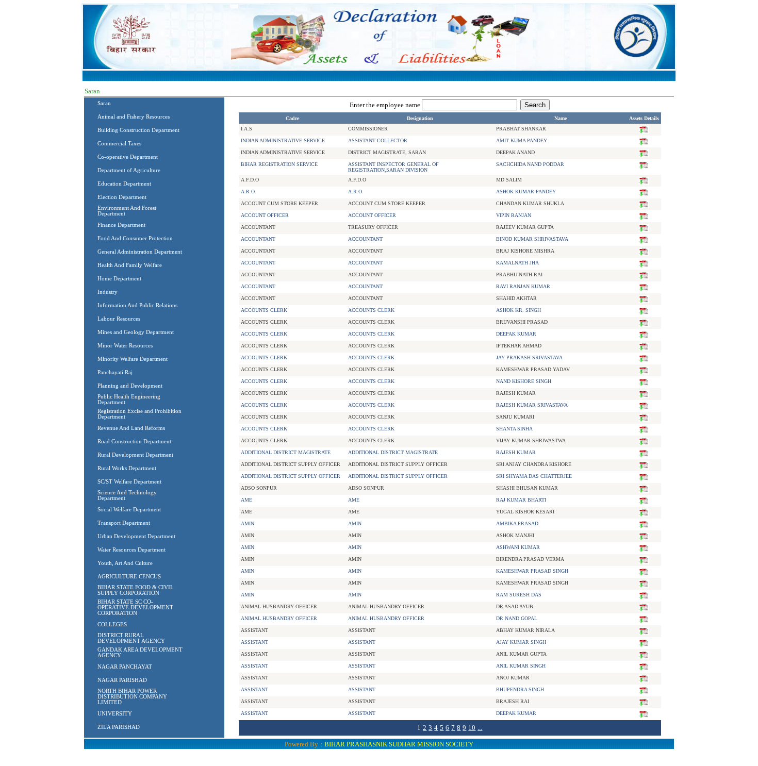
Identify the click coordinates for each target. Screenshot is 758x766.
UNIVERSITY (114, 714)
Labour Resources (118, 319)
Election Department (121, 197)
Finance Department (121, 225)
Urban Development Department (136, 536)
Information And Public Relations (137, 305)
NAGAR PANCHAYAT (124, 667)
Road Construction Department (134, 441)
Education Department (124, 184)
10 (471, 727)
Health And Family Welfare (129, 265)
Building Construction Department (138, 130)
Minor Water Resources (125, 345)
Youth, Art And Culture (125, 563)
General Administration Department (139, 252)
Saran (104, 103)
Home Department (119, 278)
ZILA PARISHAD (118, 727)
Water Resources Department (131, 550)
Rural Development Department (135, 455)
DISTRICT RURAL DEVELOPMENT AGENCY (131, 638)
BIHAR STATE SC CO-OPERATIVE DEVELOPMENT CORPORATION (135, 607)
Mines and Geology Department (135, 332)
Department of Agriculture (128, 170)
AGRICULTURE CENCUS (129, 576)
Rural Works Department (126, 468)
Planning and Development (129, 386)
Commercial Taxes (119, 143)
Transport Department (123, 523)
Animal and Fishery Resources (133, 117)
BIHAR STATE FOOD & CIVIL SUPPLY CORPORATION (135, 590)
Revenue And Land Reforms (131, 428)
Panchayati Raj (115, 372)
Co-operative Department (127, 157)
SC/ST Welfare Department (129, 482)
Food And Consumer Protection (135, 238)
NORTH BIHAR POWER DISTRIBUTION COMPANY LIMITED (132, 696)
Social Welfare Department (129, 509)
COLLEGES (112, 624)
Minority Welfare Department (132, 359)
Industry (107, 292)
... (479, 727)
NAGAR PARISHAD (122, 680)
